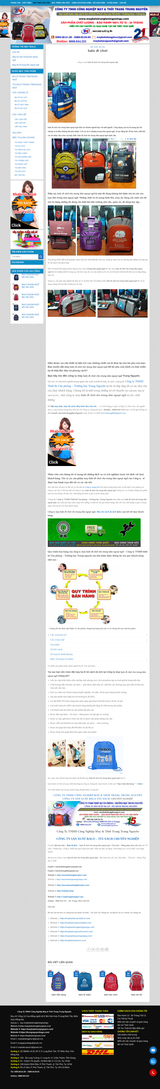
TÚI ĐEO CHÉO (21, 153)
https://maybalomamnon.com (73, 940)
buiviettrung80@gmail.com (113, 413)
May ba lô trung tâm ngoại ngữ (25, 65)
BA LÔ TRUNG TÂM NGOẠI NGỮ (25, 78)
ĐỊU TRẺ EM (20, 175)
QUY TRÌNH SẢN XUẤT (61, 3)
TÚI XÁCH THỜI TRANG (24, 142)
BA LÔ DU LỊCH (21, 97)
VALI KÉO (16, 133)
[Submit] (40, 256)
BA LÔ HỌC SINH (22, 105)
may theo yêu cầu (41, 3)
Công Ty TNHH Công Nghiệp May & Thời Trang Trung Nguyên (97, 795)
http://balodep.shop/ (65, 891)
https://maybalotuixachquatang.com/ (76, 936)
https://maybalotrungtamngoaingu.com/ (71, 879)
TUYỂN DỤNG (112, 3)
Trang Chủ (15, 3)
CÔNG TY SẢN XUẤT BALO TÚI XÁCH (86, 798)
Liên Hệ (123, 3)
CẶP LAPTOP (20, 123)
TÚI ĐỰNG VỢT (21, 164)
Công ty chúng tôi (92, 487)
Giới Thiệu (27, 3)
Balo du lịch (72, 845)
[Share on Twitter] (93, 950)
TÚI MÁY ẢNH (20, 168)
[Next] (148, 984)
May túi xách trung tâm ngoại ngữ (25, 58)
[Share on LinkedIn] (107, 950)
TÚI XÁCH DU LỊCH (22, 150)
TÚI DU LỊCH (20, 146)
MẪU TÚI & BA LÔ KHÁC (23, 137)
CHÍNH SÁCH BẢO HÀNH (81, 3)
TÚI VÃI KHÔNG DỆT (23, 157)
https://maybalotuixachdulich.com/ (75, 918)
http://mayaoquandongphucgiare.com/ (72, 885)
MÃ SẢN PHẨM (99, 3)
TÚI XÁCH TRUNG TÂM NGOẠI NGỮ (26, 86)
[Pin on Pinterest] (102, 950)
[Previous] (47, 984)
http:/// (70, 897)
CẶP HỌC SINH (21, 127)
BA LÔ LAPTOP (21, 101)
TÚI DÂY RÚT (20, 171)
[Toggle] (147, 635)
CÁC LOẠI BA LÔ (20, 92)
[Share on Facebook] (89, 950)
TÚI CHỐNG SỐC (22, 161)
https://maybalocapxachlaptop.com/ (75, 923)
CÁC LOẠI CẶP (19, 114)
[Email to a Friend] (98, 950)
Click (140, 784)
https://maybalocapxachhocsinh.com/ (76, 931)
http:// (71, 875)
